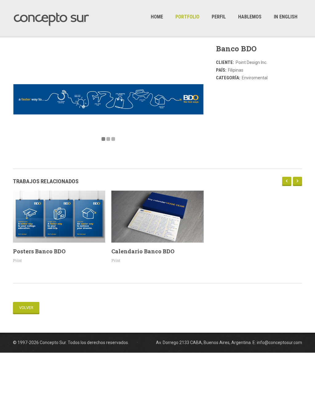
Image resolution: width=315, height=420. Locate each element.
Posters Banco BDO (39, 251)
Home (157, 17)
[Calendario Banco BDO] (157, 217)
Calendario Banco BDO (142, 251)
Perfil (219, 17)
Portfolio (187, 17)
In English (285, 17)
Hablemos (249, 17)
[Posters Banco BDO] (59, 217)
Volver (26, 307)
